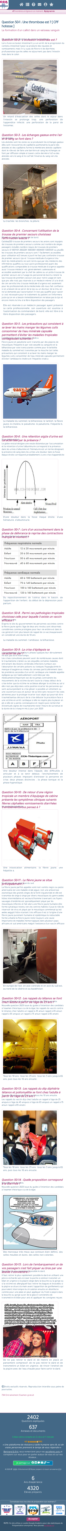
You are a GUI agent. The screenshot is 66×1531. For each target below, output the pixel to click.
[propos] (34, 5)
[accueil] (22, 5)
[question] (28, 5)
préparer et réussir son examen (48, 1469)
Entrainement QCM (25, 1469)
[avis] (51, 5)
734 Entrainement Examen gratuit (18, 1395)
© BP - (11, 1469)
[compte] (46, 5)
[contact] (40, 5)
